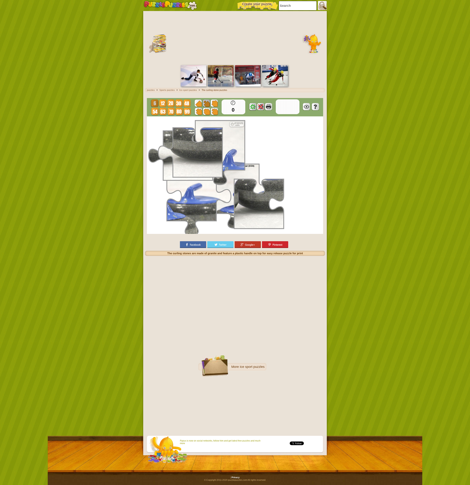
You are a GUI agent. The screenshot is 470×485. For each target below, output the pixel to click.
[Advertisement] (235, 37)
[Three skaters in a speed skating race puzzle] (275, 85)
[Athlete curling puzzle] (193, 85)
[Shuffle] (252, 106)
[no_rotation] (260, 106)
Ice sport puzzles (252, 367)
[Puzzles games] (170, 5)
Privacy (236, 477)
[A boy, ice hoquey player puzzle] (221, 85)
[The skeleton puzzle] (248, 85)
